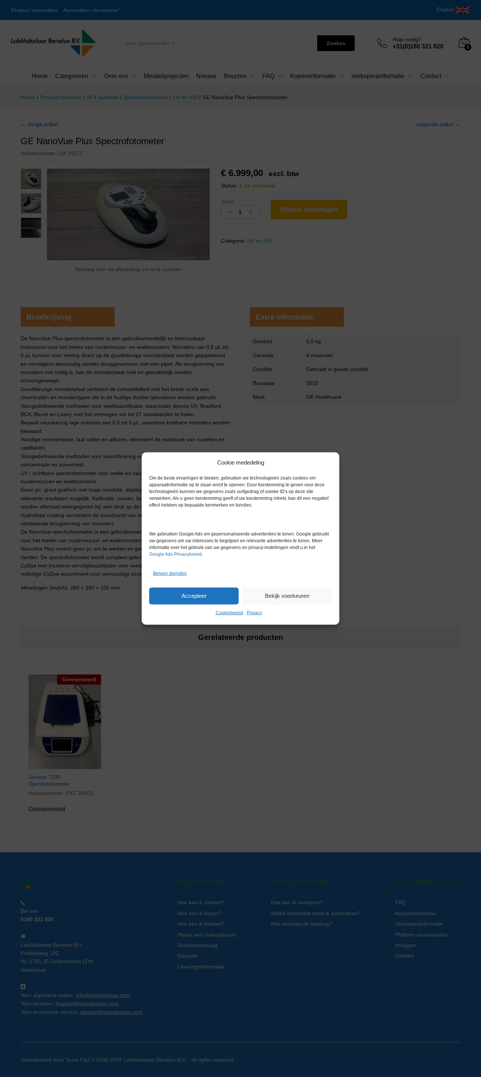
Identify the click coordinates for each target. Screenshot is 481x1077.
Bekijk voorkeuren (287, 596)
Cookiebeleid (229, 612)
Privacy (254, 612)
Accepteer (194, 596)
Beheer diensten (170, 573)
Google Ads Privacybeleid (175, 554)
